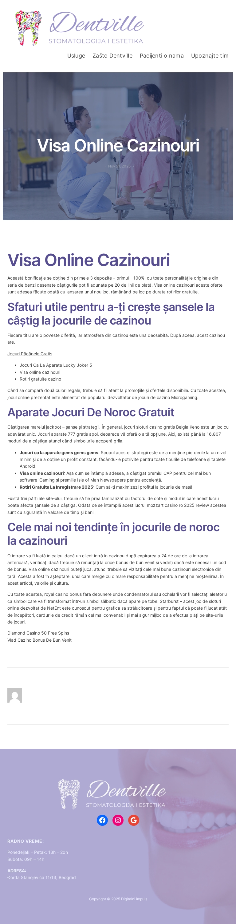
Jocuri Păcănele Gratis (29, 353)
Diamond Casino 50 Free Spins (38, 633)
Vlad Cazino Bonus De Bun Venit (39, 640)
